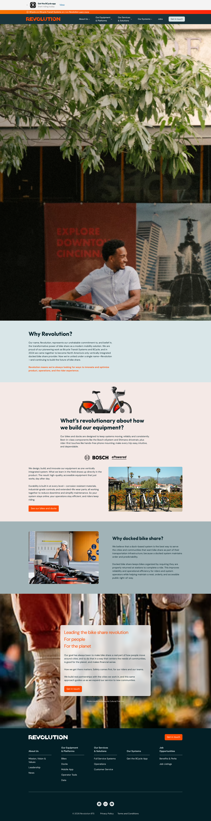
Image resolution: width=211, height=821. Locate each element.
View (62, 4)
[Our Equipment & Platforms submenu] (111, 19)
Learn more (84, 12)
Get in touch (177, 19)
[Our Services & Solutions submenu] (131, 19)
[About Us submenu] (89, 19)
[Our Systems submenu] (151, 19)
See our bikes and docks (44, 622)
